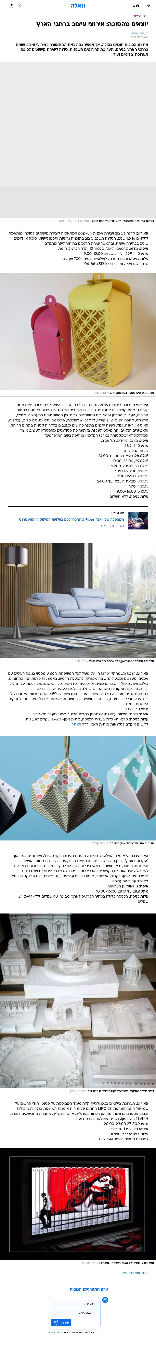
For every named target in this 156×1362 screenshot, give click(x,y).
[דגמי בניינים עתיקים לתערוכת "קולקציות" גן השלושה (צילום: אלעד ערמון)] (78, 1004)
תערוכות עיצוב (131, 1273)
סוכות (144, 1273)
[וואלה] (78, 5)
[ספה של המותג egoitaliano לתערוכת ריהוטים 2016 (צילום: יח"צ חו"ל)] (78, 604)
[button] (136, 5)
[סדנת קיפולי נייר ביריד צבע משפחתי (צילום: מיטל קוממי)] (78, 791)
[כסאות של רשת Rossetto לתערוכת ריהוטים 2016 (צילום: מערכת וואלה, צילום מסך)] (78, 143)
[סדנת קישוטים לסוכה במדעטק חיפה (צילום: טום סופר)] (78, 335)
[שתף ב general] (11, 5)
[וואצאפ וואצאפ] (19, 5)
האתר (76, 725)
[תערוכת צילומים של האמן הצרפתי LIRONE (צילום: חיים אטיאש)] (78, 1207)
